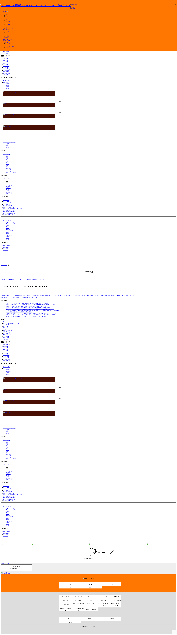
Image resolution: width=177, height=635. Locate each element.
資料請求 (7, 47)
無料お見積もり (9, 44)
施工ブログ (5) (6, 326)
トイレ (7, 20)
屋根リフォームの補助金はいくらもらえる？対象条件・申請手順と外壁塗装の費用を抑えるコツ (30, 309)
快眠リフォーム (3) (8, 322)
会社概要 (73, 7)
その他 (7, 239)
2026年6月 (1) (6, 61)
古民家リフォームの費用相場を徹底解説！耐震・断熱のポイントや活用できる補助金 (27, 303)
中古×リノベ (91, 600)
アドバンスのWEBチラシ (78, 604)
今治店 (7, 35)
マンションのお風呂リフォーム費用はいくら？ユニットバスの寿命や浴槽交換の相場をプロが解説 (30, 304)
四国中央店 (8, 36)
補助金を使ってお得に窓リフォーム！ (103, 604)
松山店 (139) (6, 51)
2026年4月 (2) (6, 64)
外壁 (6, 27)
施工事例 (5, 11)
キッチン (7, 16)
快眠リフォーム (10, 222)
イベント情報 (6, 29)
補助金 (7, 228)
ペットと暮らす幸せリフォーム (14, 223)
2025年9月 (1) (6, 74)
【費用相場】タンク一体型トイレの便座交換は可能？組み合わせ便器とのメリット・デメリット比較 (31, 313)
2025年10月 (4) (6, 73)
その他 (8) (5, 53)
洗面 (7, 146)
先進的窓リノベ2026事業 (65, 609)
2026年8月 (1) (6, 58)
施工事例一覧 (65, 596)
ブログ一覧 (116, 596)
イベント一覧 (103, 596)
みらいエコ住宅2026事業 (78, 609)
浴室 (6, 17)
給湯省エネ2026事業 (91, 609)
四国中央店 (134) (7, 334)
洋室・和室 (8, 21)
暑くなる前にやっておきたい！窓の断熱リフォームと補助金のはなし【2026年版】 (26, 316)
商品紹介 (8, 225)
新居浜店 (7, 32)
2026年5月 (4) (6, 63)
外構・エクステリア (10, 28)
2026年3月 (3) (6, 66)
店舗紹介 (7, 9)
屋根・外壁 (8, 24)
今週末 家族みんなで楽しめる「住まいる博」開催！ (19, 312)
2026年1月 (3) (6, 69)
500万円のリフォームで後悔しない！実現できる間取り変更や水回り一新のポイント (27, 306)
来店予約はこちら (9, 48)
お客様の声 (5, 37)
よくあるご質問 (7, 40)
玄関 (6, 14)
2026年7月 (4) (6, 60)
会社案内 (73, 3)
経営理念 (73, 8)
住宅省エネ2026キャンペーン (116, 604)
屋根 (6, 25)
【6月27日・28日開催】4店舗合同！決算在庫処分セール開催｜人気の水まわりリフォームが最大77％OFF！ (32, 310)
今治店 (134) (6, 336)
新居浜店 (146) (6, 333)
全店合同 (7, 31)
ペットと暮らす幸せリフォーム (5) (11, 323)
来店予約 (69, 622)
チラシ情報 (9, 193)
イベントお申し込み (10, 46)
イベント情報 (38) (7, 330)
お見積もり (91, 618)
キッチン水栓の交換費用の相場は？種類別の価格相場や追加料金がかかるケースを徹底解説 (28, 307)
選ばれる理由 (74, 4)
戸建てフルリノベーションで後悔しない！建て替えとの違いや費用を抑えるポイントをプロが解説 (30, 314)
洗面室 (7, 19)
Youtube (8, 229)
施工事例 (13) (6, 332)
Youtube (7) (6, 329)
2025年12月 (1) (6, 70)
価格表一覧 (65, 600)
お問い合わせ (6, 42)
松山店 (7, 33)
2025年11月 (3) (6, 71)
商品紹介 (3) (6, 324)
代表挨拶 (73, 6)
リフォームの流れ (7, 39)
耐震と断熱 (103, 600)
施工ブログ (9, 226)
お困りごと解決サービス (90, 604)
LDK (7, 15)
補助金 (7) (5, 327)
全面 (6, 12)
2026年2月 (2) (6, 67)
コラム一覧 (91, 596)
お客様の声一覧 (78, 596)
